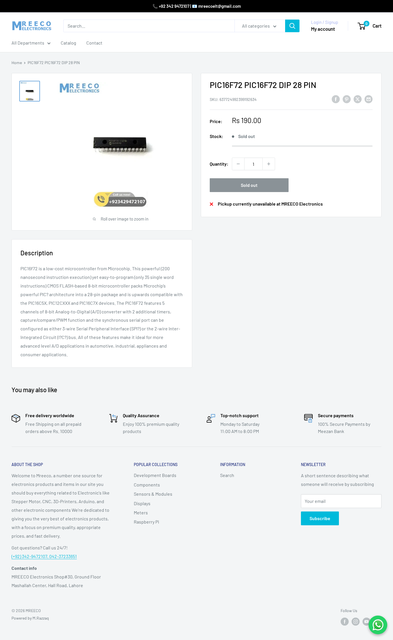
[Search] (292, 26)
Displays (142, 503)
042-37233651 (63, 556)
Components (147, 484)
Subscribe (320, 518)
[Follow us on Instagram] (356, 622)
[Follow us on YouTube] (367, 622)
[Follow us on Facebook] (345, 622)
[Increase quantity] (269, 164)
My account (323, 29)
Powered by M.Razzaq (30, 618)
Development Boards (155, 475)
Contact (94, 42)
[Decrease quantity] (238, 164)
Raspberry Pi (146, 521)
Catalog (68, 42)
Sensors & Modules (153, 494)
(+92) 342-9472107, (30, 556)
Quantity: (219, 163)
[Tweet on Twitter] (358, 98)
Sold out (249, 185)
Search (227, 475)
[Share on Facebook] (336, 98)
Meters (141, 512)
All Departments (28, 42)
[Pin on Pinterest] (347, 98)
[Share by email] (369, 98)
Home (17, 62)
